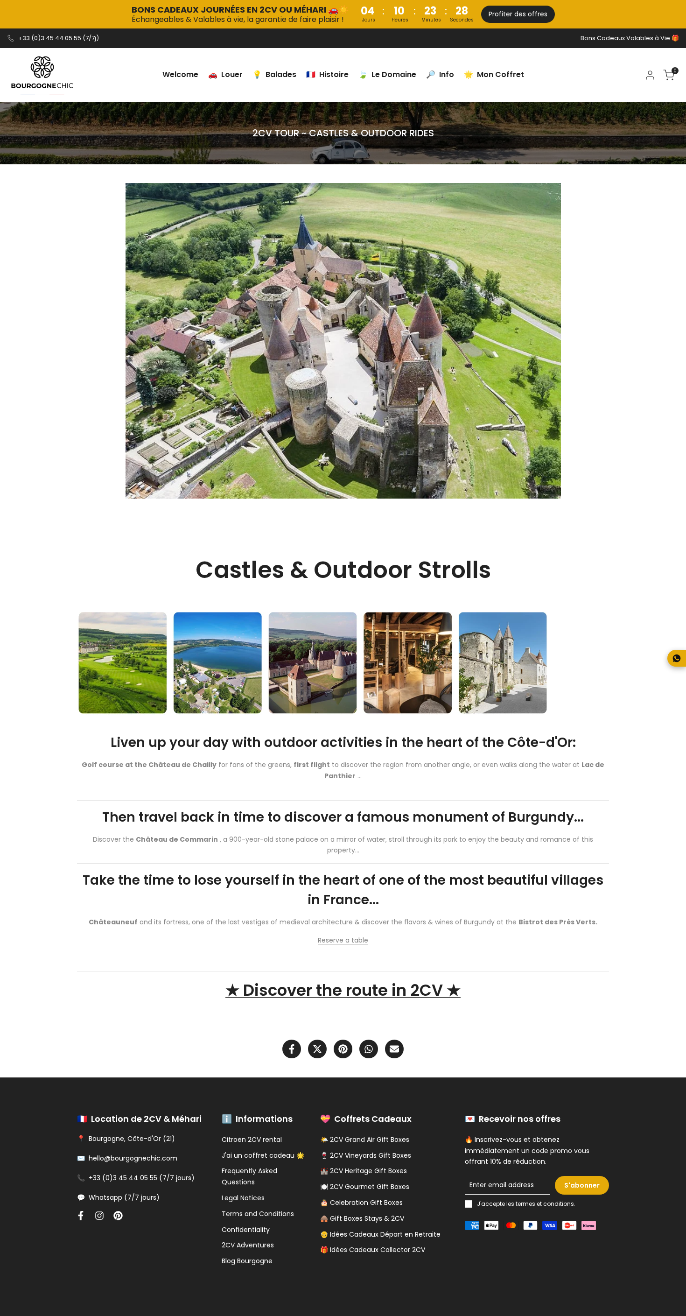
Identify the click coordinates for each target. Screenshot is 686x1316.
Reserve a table (343, 940)
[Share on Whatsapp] (368, 1049)
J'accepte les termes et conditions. (526, 1204)
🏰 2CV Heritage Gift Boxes (363, 1170)
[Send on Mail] (394, 1049)
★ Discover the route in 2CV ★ (343, 990)
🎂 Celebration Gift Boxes (361, 1202)
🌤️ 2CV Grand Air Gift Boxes (364, 1139)
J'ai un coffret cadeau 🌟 (263, 1155)
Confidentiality (246, 1229)
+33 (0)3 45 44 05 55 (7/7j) (58, 38)
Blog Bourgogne (247, 1261)
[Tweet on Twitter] (317, 1049)
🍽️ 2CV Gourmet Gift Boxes (364, 1186)
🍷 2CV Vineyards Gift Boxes (365, 1155)
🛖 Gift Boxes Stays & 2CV (362, 1218)
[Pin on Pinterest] (343, 1049)
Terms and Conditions (258, 1213)
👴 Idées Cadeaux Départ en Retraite (380, 1234)
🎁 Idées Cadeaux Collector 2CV (372, 1249)
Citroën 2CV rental (252, 1139)
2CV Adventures (248, 1245)
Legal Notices (243, 1198)
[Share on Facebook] (291, 1049)
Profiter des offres (518, 14)
